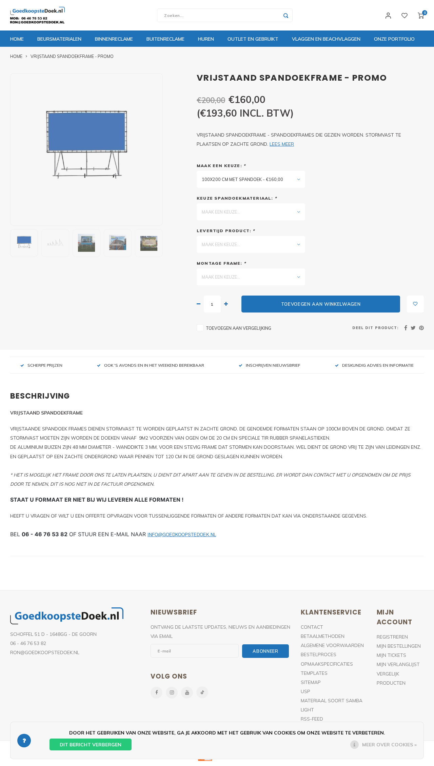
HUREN (206, 39)
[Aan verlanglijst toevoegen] (415, 304)
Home (17, 39)
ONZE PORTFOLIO (394, 39)
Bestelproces (318, 654)
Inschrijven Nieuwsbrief (273, 365)
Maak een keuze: (221, 165)
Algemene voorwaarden (332, 645)
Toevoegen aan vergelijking (238, 328)
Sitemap (311, 682)
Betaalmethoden (322, 636)
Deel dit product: (375, 327)
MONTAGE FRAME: (221, 263)
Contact (312, 627)
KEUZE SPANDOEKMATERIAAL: (237, 198)
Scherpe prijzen (44, 365)
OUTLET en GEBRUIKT (253, 39)
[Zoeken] (286, 15)
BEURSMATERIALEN (59, 39)
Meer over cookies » (389, 745)
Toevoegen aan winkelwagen (321, 304)
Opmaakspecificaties (327, 664)
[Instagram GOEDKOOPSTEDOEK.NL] (172, 693)
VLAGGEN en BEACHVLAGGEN (326, 39)
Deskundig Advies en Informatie (378, 365)
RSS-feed (312, 719)
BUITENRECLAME (165, 39)
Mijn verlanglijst (398, 664)
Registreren (392, 637)
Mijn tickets (391, 655)
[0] (421, 15)
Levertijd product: (226, 230)
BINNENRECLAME (114, 39)
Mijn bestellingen (399, 646)
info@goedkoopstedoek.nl (181, 534)
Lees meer (282, 144)
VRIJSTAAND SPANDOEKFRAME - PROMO (72, 56)
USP (305, 691)
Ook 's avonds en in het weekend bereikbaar (154, 365)
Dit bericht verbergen (90, 745)
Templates (314, 673)
